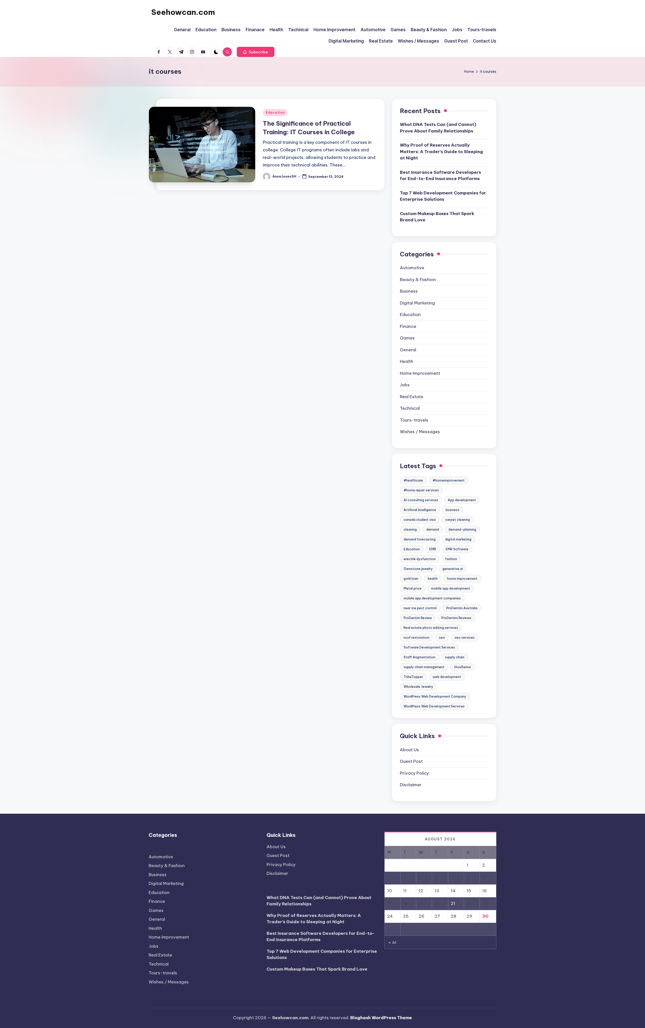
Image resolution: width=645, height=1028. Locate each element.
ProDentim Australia (461, 608)
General (408, 350)
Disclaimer (411, 784)
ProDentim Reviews (456, 618)
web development (447, 677)
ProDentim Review (418, 618)
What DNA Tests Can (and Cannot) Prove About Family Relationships (438, 128)
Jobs (405, 385)
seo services (465, 637)
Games (407, 338)
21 (453, 903)
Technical (410, 408)
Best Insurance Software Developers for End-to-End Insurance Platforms (440, 175)
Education (275, 112)
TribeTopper (413, 677)
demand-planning (462, 529)
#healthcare (413, 480)
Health (406, 361)
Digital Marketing (417, 303)
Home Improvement (420, 373)
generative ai (452, 569)
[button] (255, 52)
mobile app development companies (432, 598)
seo (442, 637)
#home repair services (421, 490)
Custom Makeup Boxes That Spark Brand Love (437, 217)
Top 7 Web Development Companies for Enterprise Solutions (443, 196)
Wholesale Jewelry (418, 686)
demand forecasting (420, 539)
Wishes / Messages (420, 431)
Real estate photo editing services (431, 628)
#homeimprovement (449, 480)
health (433, 578)
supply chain (454, 657)
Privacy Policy (414, 773)
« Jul (392, 942)
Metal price (413, 588)
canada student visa (420, 520)
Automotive (412, 267)
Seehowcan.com (183, 12)
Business (409, 291)
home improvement (462, 578)
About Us (409, 749)
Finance (408, 326)
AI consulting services (421, 500)
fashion (451, 559)
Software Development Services (429, 647)
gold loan (411, 578)
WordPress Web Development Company (435, 696)
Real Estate (411, 396)
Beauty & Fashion (418, 279)
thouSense (462, 667)
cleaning (410, 529)
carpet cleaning (457, 520)
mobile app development (450, 588)
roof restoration (416, 637)
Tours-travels (414, 420)
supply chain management (424, 667)
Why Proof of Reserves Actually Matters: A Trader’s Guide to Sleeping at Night (441, 151)
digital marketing (458, 539)
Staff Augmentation (419, 657)
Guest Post (411, 761)
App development (462, 500)
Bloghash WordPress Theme (381, 1017)
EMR (432, 549)
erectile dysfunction (420, 559)
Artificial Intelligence (420, 510)
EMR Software (457, 549)
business (452, 510)
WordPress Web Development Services (434, 706)
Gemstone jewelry (418, 569)
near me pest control (420, 608)
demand (432, 529)
